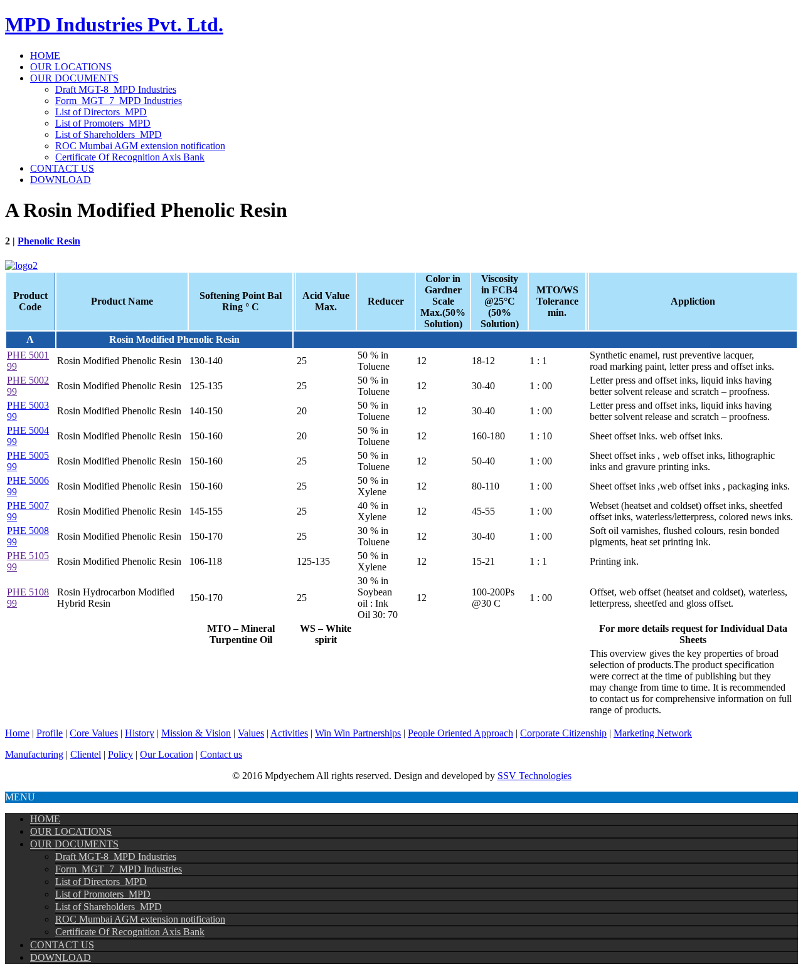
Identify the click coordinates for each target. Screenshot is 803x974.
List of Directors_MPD (101, 112)
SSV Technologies (534, 775)
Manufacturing (34, 754)
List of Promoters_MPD (103, 123)
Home (17, 733)
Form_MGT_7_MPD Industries (118, 100)
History (139, 733)
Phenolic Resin (49, 241)
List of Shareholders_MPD (108, 134)
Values (251, 733)
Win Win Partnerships (358, 733)
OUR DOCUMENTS (74, 78)
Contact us (221, 754)
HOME (45, 55)
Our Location (166, 754)
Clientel (85, 754)
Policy (120, 754)
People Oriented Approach (460, 733)
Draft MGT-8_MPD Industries (115, 89)
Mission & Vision (196, 733)
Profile (49, 733)
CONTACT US (62, 168)
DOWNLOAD (60, 179)
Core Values (94, 733)
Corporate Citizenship (563, 733)
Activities (289, 733)
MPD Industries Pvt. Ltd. (114, 24)
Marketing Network (653, 733)
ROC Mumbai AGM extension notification (140, 145)
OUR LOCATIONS (71, 66)
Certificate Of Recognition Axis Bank (130, 157)
